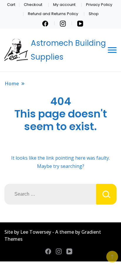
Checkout (33, 4)
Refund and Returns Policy (53, 14)
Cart (11, 4)
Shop (94, 14)
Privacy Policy (99, 4)
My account (64, 4)
